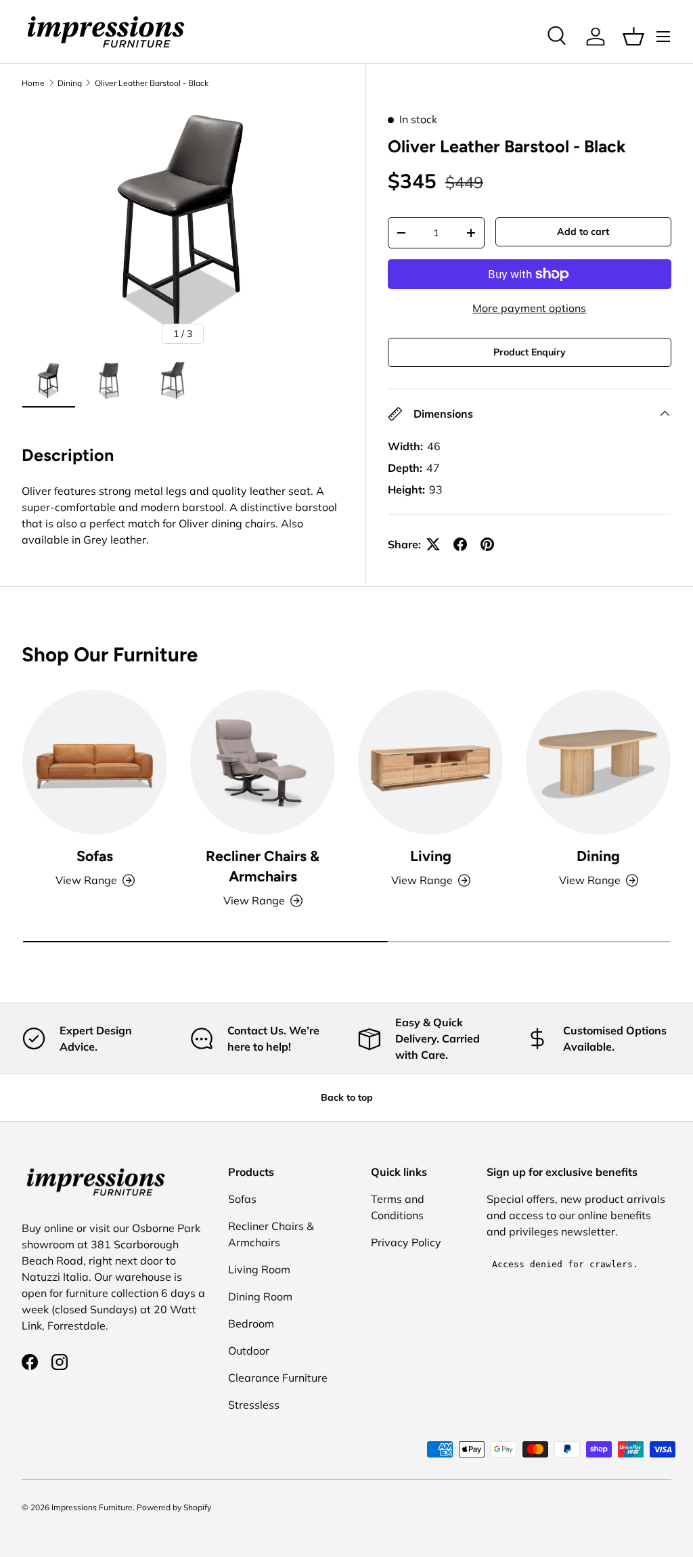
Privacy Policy (406, 1242)
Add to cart (583, 231)
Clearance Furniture (278, 1377)
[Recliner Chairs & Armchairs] (262, 762)
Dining (70, 83)
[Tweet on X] (433, 544)
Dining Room (260, 1296)
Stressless (254, 1404)
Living (430, 856)
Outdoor (248, 1350)
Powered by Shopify (174, 1507)
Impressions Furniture (92, 1507)
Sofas (94, 856)
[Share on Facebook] (460, 544)
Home (33, 83)
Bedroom (251, 1323)
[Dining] (598, 762)
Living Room (259, 1269)
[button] (633, 36)
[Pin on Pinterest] (487, 544)
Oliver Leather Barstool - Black (151, 83)
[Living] (430, 762)
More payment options (529, 308)
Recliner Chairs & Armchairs (262, 866)
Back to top (347, 1097)
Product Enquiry (529, 352)
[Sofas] (94, 762)
